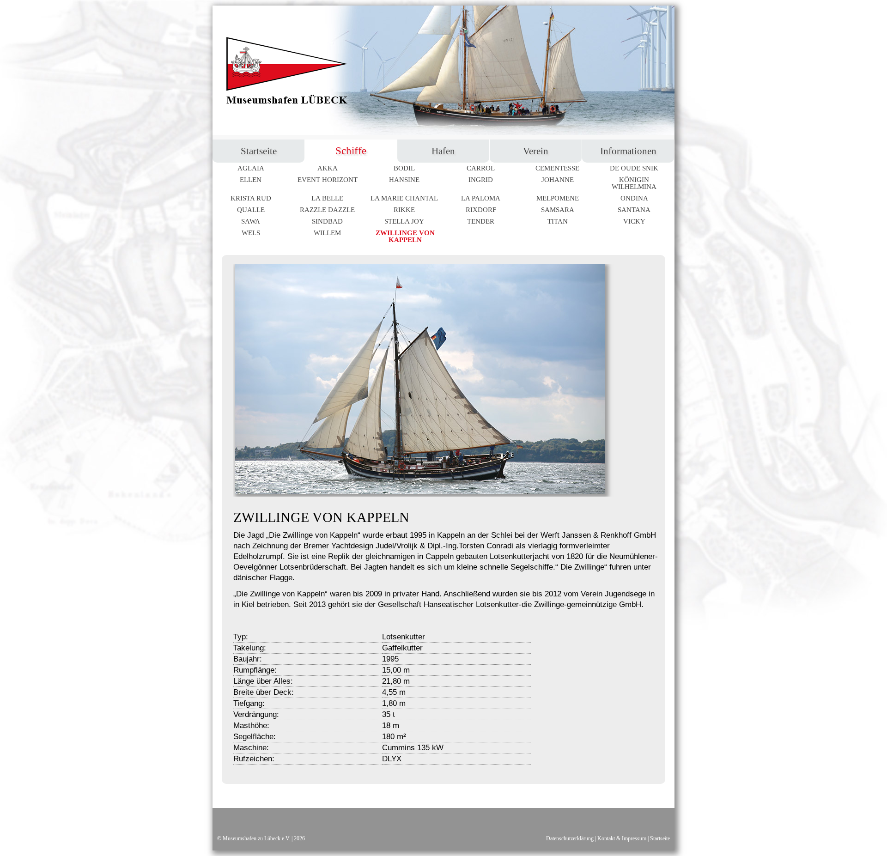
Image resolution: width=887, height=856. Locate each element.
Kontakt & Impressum (621, 838)
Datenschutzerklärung (570, 838)
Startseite (660, 838)
